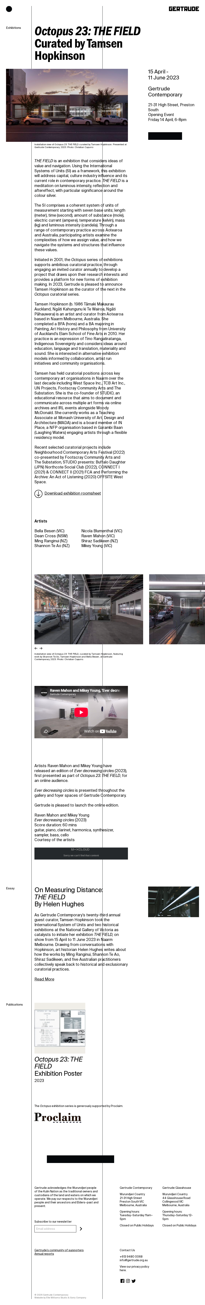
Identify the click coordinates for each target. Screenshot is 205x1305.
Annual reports (44, 1254)
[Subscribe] (80, 1229)
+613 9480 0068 (131, 1256)
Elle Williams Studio (56, 1297)
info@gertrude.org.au (134, 1260)
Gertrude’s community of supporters (59, 1250)
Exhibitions (13, 28)
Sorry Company (78, 1297)
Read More (44, 979)
